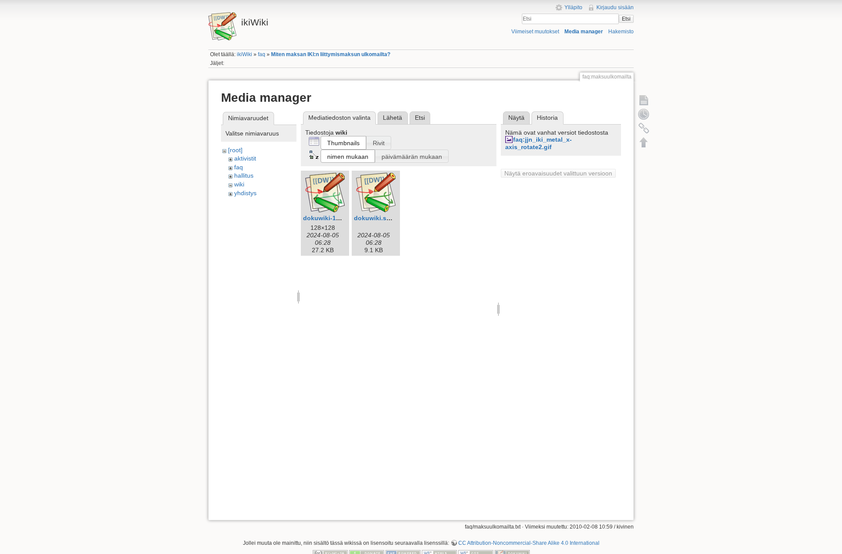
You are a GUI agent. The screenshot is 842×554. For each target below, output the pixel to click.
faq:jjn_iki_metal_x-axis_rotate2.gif (538, 143)
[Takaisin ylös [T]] (644, 142)
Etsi (626, 19)
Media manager (583, 32)
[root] (235, 150)
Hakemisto (621, 32)
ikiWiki (244, 54)
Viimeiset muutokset (535, 32)
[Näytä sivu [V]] (644, 100)
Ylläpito (573, 7)
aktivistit (245, 158)
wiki (239, 184)
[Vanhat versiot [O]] (644, 114)
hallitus (243, 175)
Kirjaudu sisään (615, 7)
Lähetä (392, 117)
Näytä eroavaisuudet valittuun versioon (558, 173)
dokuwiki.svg (374, 218)
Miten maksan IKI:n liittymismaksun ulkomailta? (330, 54)
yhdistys (245, 193)
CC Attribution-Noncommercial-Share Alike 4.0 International (528, 543)
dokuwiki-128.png (330, 218)
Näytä (516, 117)
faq (261, 54)
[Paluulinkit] (644, 128)
